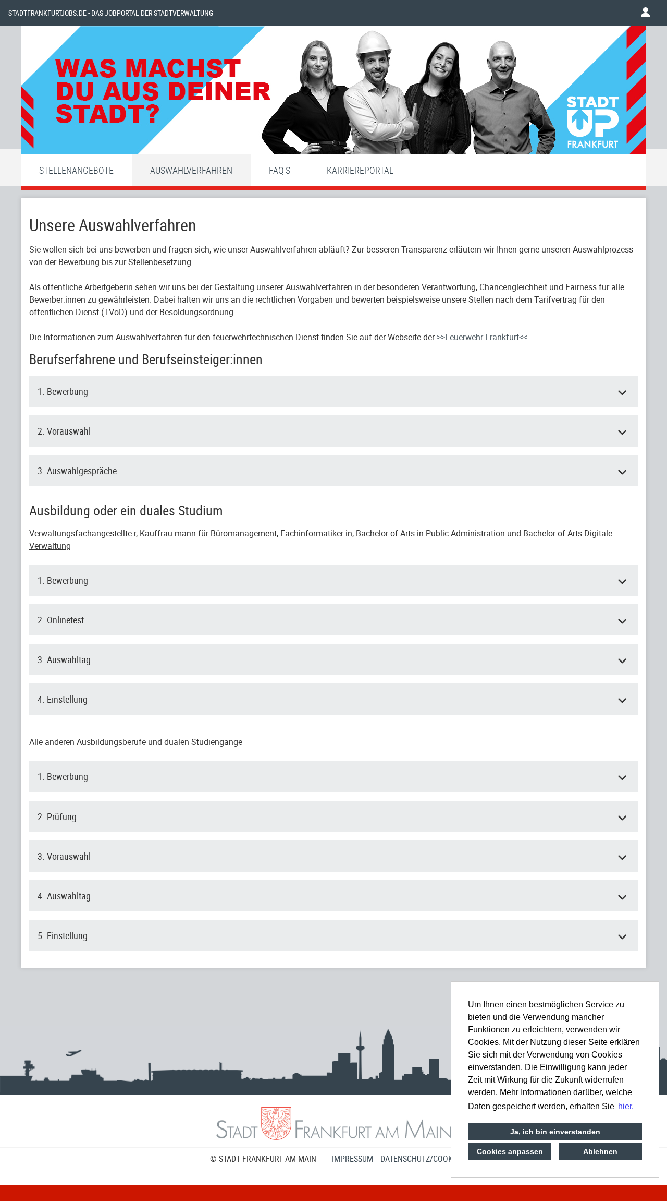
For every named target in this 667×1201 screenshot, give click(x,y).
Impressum (352, 1158)
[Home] (333, 93)
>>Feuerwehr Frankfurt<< (483, 337)
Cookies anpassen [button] (510, 1151)
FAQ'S (279, 170)
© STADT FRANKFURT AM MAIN (263, 1158)
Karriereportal (360, 170)
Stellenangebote (76, 170)
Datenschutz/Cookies (421, 1158)
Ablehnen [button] (600, 1151)
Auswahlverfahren (191, 170)
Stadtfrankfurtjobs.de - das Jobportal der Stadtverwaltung (110, 13)
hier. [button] (626, 1106)
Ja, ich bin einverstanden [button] (555, 1131)
